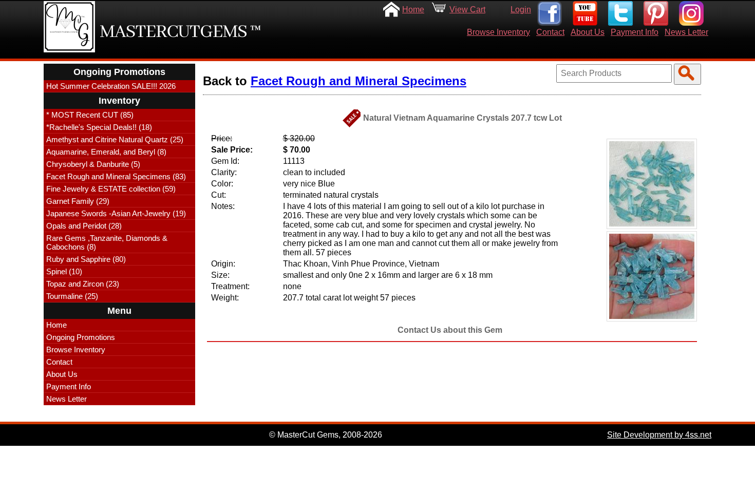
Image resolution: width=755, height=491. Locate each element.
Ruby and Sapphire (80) (86, 259)
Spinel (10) (64, 271)
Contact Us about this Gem (450, 330)
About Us (588, 32)
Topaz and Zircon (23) (82, 283)
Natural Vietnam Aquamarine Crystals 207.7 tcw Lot (462, 118)
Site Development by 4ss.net (659, 434)
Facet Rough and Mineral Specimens (358, 81)
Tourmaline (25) (72, 296)
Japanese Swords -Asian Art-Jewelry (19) (116, 213)
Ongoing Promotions (80, 337)
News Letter (686, 32)
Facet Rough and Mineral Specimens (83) (116, 176)
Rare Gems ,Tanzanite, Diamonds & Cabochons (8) (106, 242)
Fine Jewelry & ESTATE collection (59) (111, 188)
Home (413, 9)
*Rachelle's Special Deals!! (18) (99, 127)
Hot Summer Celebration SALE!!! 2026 (111, 86)
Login (521, 9)
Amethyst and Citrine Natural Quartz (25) (114, 139)
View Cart (467, 9)
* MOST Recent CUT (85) (90, 114)
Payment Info (634, 32)
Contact (550, 32)
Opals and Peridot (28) (84, 225)
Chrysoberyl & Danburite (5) (93, 164)
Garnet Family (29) (77, 201)
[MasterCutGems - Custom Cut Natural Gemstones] (69, 26)
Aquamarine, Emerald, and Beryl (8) (106, 151)
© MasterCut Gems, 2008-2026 (325, 434)
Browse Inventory (498, 32)
